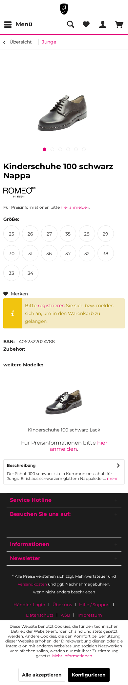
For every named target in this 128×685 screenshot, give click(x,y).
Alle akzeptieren (42, 675)
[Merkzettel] (86, 24)
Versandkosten (32, 584)
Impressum (89, 615)
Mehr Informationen (72, 655)
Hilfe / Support (94, 604)
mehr (112, 478)
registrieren (51, 305)
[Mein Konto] (101, 24)
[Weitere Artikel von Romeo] (19, 192)
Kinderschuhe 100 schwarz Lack (64, 430)
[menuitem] (18, 24)
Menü (24, 24)
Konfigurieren (89, 675)
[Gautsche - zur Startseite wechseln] (64, 9)
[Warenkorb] (117, 24)
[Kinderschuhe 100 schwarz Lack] (64, 400)
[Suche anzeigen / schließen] (70, 24)
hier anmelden (75, 207)
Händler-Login (29, 604)
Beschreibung (21, 465)
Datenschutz (39, 615)
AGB (65, 615)
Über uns (62, 604)
